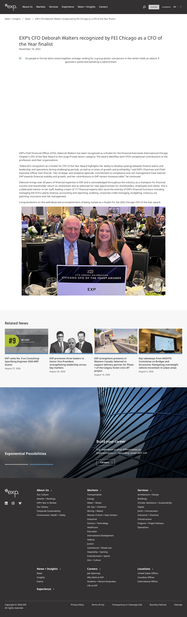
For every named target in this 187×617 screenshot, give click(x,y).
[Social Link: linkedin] (6, 503)
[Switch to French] (181, 7)
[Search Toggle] (144, 7)
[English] (175, 7)
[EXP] (11, 9)
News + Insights (13, 19)
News (28, 19)
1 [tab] (16, 464)
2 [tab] (41, 464)
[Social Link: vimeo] (20, 503)
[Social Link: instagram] (13, 503)
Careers (104, 462)
